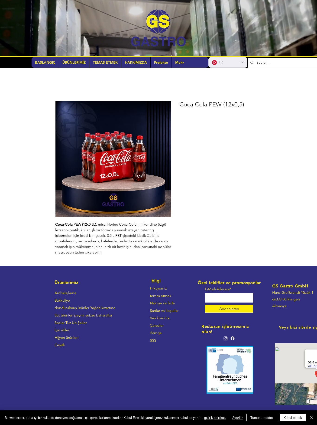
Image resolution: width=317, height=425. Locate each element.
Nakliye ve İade (162, 303)
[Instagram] (225, 338)
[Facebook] (232, 338)
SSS (153, 341)
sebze (90, 315)
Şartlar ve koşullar (164, 311)
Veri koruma (159, 318)
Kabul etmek (293, 417)
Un (74, 323)
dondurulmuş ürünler (72, 308)
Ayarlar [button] (237, 417)
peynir (79, 315)
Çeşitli (60, 345)
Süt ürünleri (64, 315)
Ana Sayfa (63, 84)
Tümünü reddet (261, 417)
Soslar (60, 323)
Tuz (68, 323)
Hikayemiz (158, 289)
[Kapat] (311, 417)
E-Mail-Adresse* (218, 289)
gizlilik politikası (215, 417)
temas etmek (160, 296)
